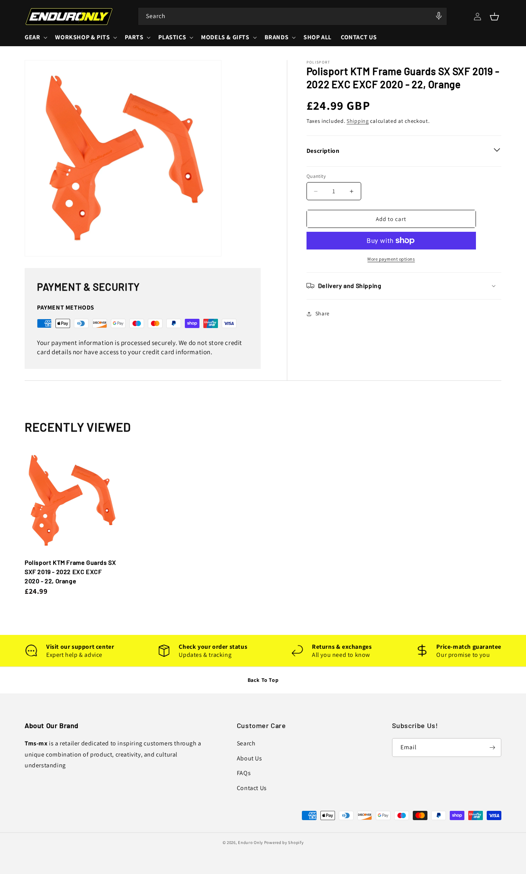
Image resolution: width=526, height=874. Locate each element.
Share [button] (322, 313)
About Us (249, 758)
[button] (494, 16)
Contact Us (252, 788)
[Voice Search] (438, 15)
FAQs (244, 773)
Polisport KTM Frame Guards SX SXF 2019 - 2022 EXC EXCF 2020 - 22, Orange (70, 571)
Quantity (316, 176)
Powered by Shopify (284, 842)
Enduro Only (250, 842)
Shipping (358, 120)
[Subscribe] (492, 747)
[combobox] (292, 16)
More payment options (391, 259)
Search (246, 743)
